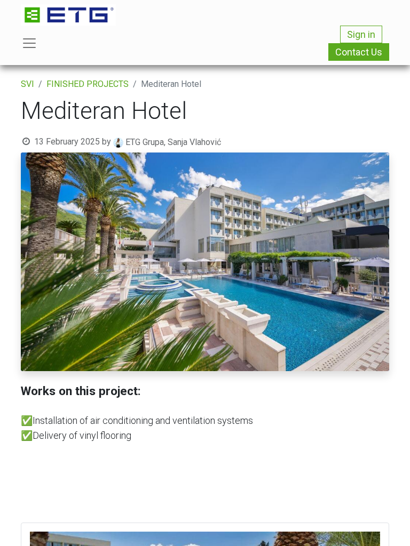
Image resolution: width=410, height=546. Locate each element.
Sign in (361, 34)
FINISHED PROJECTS (87, 84)
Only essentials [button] (322, 529)
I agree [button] (371, 529)
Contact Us (358, 52)
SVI (27, 84)
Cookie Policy (316, 498)
